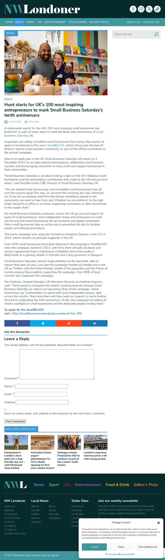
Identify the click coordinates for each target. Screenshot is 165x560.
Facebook (133, 9)
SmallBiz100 (56, 145)
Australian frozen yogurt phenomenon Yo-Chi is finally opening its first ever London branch (42, 460)
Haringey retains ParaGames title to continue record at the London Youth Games (68, 459)
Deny (121, 547)
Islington (36, 522)
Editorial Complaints (10, 512)
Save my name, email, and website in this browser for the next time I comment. (54, 413)
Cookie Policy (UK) (15, 533)
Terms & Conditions (10, 524)
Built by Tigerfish (50, 555)
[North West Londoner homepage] (42, 9)
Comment (11, 378)
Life (39, 22)
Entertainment (55, 22)
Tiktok (157, 9)
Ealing (52, 510)
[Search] (156, 34)
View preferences (147, 547)
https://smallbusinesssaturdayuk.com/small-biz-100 (47, 313)
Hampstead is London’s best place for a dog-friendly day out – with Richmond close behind (14, 460)
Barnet (35, 506)
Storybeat (34, 121)
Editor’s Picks (146, 485)
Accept (94, 547)
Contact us (151, 22)
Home (9, 22)
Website (9, 402)
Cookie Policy (113, 554)
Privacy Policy (127, 554)
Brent (52, 506)
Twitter (149, 9)
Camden (36, 510)
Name (9, 386)
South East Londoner (78, 516)
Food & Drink (78, 22)
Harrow (35, 518)
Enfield (35, 514)
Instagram (141, 9)
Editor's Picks (99, 22)
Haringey (54, 514)
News (20, 22)
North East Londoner (78, 508)
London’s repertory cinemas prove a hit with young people (95, 455)
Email (8, 394)
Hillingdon (55, 518)
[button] (158, 522)
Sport (30, 22)
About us (133, 22)
